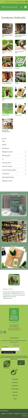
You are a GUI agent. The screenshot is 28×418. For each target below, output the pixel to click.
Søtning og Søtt (6, 155)
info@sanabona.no (15, 329)
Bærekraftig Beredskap (8, 177)
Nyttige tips (24, 415)
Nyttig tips (15, 395)
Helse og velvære (6, 162)
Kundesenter (15, 382)
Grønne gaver (5, 148)
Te (2, 159)
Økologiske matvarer (7, 151)
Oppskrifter (15, 385)
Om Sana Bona (15, 388)
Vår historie (15, 392)
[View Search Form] (21, 7)
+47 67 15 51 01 (16, 328)
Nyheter (4, 144)
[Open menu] (25, 7)
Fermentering (5, 173)
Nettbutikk (15, 379)
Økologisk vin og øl (7, 180)
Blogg (15, 398)
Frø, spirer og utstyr (7, 166)
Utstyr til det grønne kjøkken (9, 170)
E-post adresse (5, 346)
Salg (3, 141)
